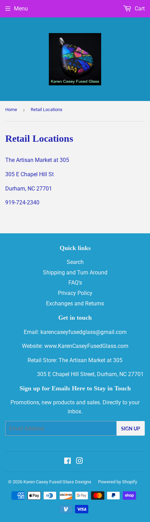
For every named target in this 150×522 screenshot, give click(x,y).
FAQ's (75, 282)
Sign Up (130, 428)
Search (75, 262)
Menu (21, 8)
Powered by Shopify (117, 481)
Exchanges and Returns (75, 303)
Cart (139, 8)
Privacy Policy (75, 293)
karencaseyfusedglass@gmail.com (83, 332)
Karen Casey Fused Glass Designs (57, 481)
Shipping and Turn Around (75, 272)
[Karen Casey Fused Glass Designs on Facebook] (67, 461)
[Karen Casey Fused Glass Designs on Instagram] (79, 461)
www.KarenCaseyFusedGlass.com (86, 346)
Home (11, 109)
